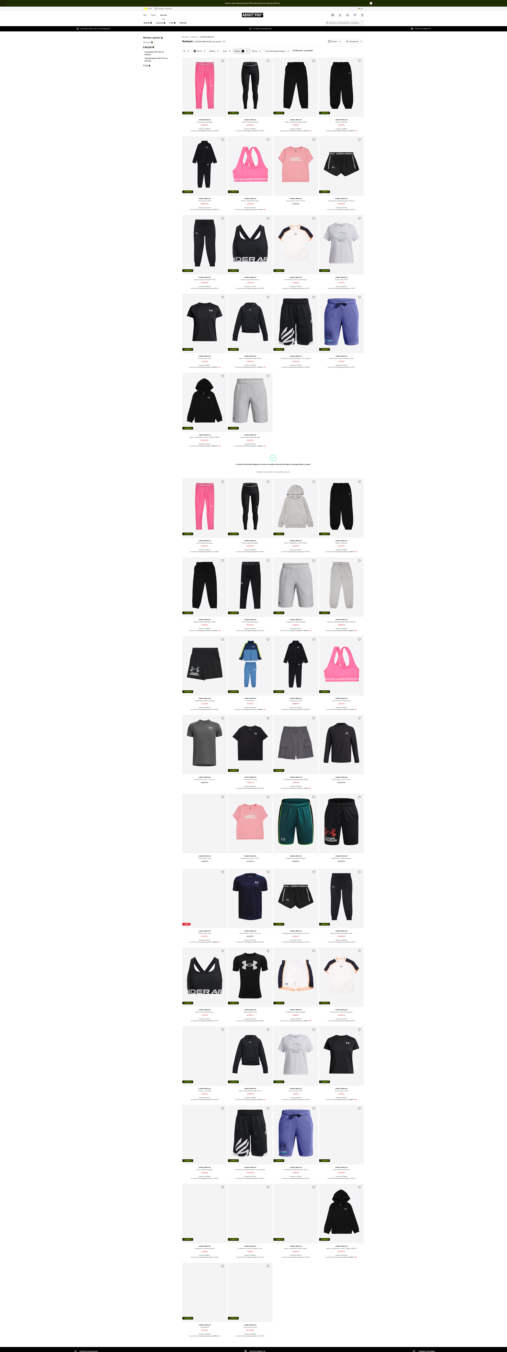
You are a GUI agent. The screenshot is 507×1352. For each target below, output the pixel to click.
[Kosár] (362, 15)
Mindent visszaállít (304, 50)
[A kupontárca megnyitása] (332, 15)
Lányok (194, 37)
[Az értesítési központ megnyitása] (347, 15)
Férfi (153, 15)
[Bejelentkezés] (340, 15)
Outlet (149, 8)
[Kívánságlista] (354, 15)
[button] (335, 41)
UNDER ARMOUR (207, 37)
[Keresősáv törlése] (362, 23)
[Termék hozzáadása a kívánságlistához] (222, 61)
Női (145, 15)
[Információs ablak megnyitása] (371, 3)
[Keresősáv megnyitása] (326, 23)
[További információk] (204, 133)
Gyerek (163, 15)
